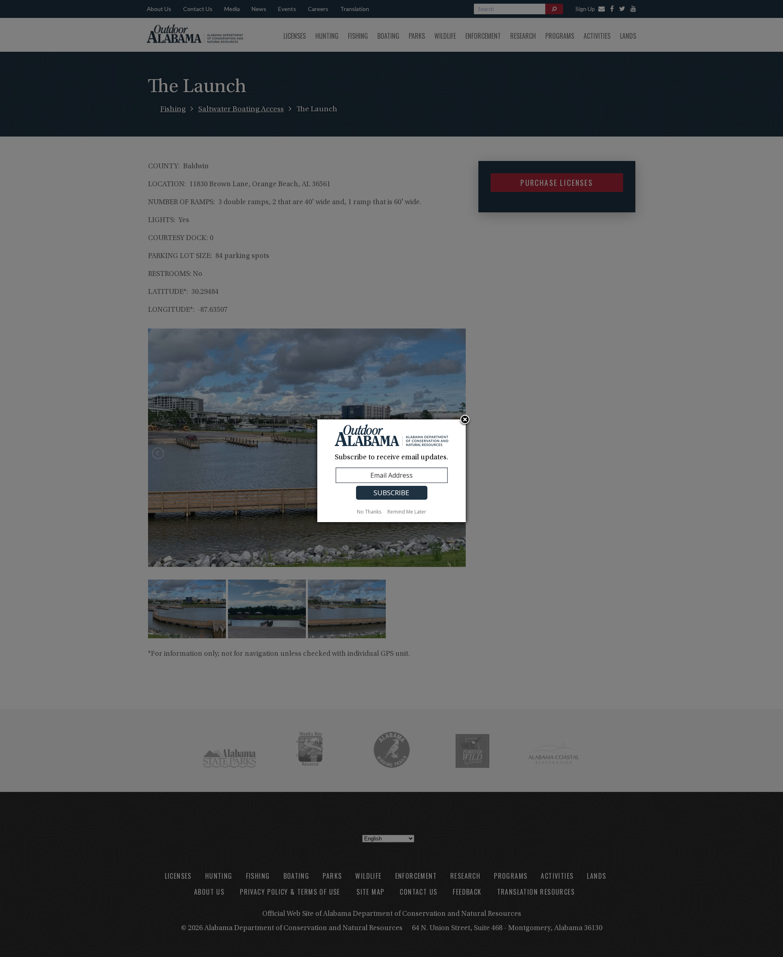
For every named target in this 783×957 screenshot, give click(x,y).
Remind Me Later (406, 511)
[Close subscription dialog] (465, 420)
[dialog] (391, 470)
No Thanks (369, 511)
